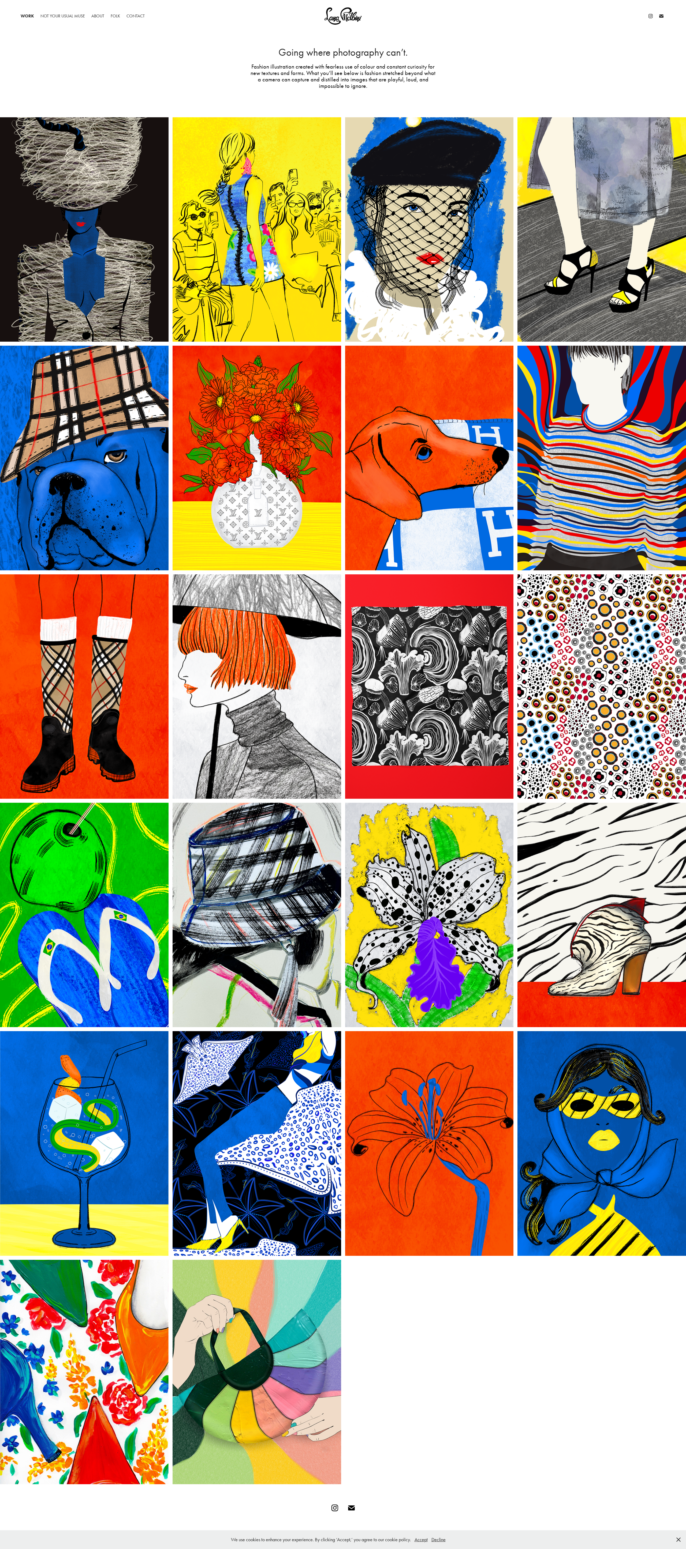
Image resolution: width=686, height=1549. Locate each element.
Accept (421, 1540)
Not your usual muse (62, 15)
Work (27, 15)
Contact (135, 15)
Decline (438, 1540)
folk (115, 15)
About (97, 15)
